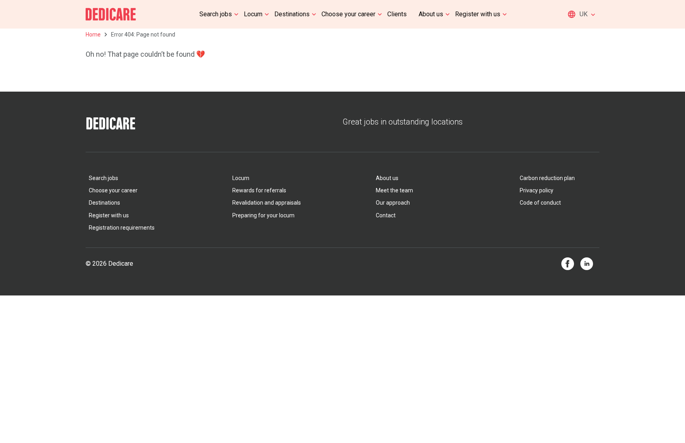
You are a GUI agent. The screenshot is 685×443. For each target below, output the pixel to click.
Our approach (393, 202)
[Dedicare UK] (111, 14)
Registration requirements (122, 227)
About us (431, 14)
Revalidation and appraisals (266, 202)
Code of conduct (540, 202)
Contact (386, 215)
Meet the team (394, 190)
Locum (253, 14)
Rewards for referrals (259, 190)
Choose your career (348, 14)
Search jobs (215, 14)
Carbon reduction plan (547, 178)
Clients (397, 14)
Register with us (477, 14)
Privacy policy (536, 190)
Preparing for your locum (263, 215)
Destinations (292, 14)
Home (93, 34)
